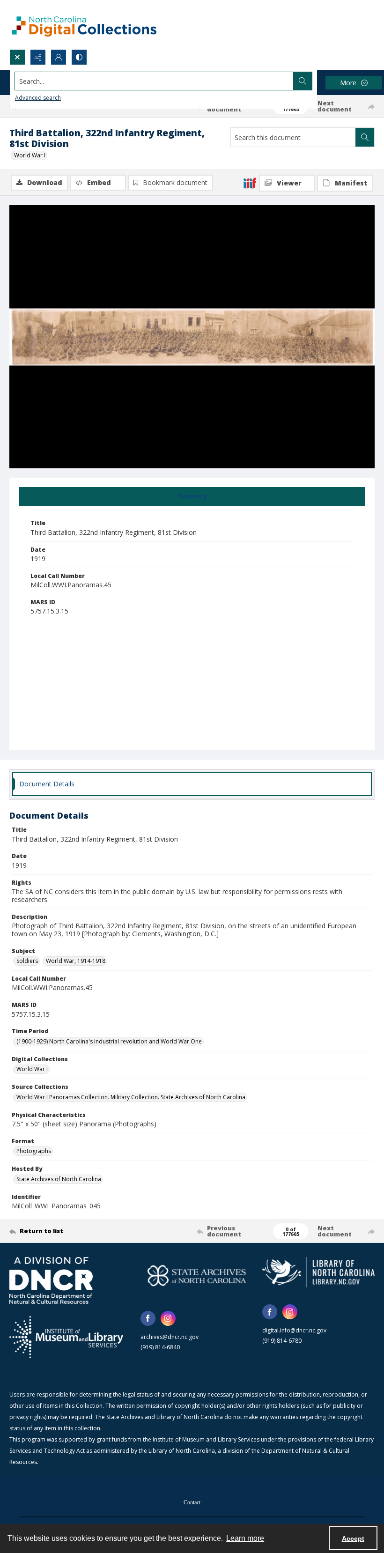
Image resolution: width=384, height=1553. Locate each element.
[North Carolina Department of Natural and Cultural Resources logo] (51, 1280)
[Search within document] (364, 137)
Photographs (33, 1151)
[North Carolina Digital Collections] (84, 24)
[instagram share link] (168, 1318)
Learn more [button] (245, 1538)
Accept (353, 1538)
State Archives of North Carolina (58, 1179)
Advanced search (38, 98)
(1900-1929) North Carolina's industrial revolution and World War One (109, 1041)
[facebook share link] (147, 1318)
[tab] (192, 496)
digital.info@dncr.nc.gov (294, 1330)
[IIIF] (249, 183)
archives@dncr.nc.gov (169, 1337)
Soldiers (27, 961)
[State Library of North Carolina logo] (318, 1272)
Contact (192, 1502)
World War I (29, 155)
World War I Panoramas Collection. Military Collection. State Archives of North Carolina (130, 1097)
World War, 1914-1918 (75, 961)
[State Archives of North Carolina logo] (196, 1275)
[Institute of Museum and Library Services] (66, 1337)
